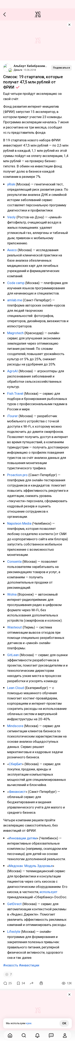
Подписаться (61, 67)
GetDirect (14, 904)
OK (64, 1023)
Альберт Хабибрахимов (31, 66)
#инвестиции (29, 965)
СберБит (15, 764)
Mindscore (15, 726)
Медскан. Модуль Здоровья (31, 866)
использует (48, 892)
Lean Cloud (16, 688)
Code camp (15, 283)
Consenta (14, 561)
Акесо (12, 250)
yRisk (11, 184)
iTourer (12, 416)
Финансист (17, 792)
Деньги (18, 69)
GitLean (13, 655)
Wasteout (14, 627)
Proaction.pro (17, 475)
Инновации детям (23, 838)
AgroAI (12, 371)
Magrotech (15, 333)
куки (28, 1023)
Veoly (11, 217)
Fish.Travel (15, 394)
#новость (10, 965)
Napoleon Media (19, 523)
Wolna (12, 594)
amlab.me (14, 300)
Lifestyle (13, 932)
